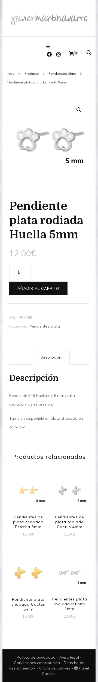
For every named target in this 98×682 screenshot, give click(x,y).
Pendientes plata (44, 326)
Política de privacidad (36, 657)
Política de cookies (54, 668)
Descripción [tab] (51, 357)
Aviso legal (69, 657)
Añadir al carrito (38, 288)
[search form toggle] (89, 52)
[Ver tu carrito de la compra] (72, 54)
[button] (79, 110)
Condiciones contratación (37, 662)
